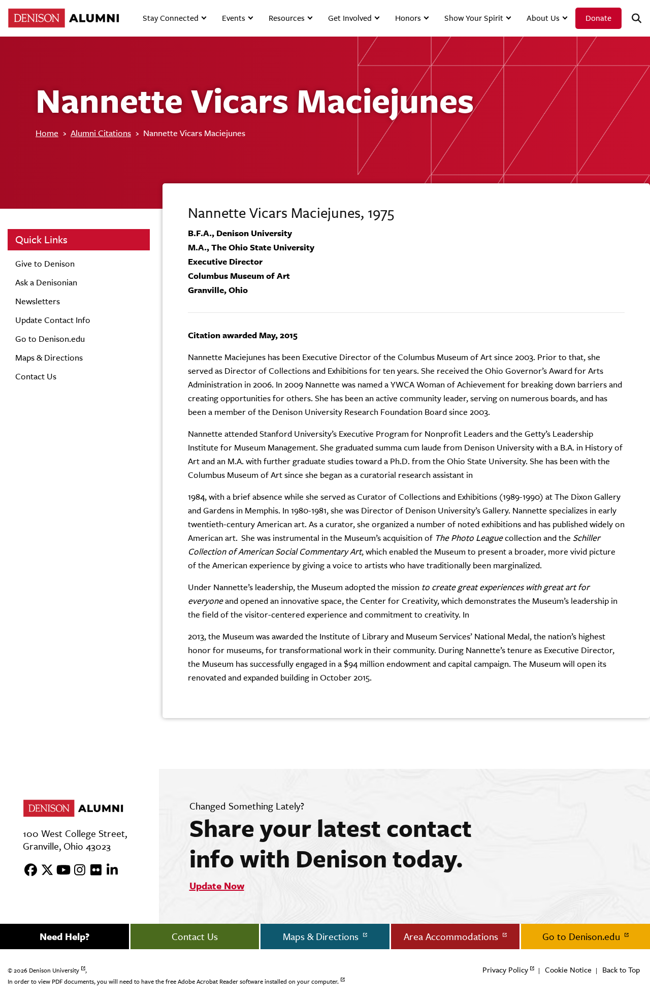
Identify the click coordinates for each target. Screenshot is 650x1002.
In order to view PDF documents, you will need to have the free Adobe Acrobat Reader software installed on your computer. (173, 982)
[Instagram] (76, 870)
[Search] (632, 18)
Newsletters (37, 301)
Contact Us (35, 376)
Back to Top (621, 969)
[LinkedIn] (108, 870)
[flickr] (92, 870)
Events (233, 18)
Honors (408, 18)
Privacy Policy (505, 969)
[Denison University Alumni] (62, 18)
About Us (543, 18)
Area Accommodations (452, 936)
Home (47, 133)
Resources (287, 18)
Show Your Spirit (473, 18)
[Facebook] (27, 870)
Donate (598, 18)
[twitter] (43, 870)
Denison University (54, 970)
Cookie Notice (568, 969)
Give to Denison (45, 263)
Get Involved (350, 18)
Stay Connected (171, 18)
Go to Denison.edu (50, 338)
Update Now (216, 885)
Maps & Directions (49, 357)
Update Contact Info (52, 320)
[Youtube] (59, 870)
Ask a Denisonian (46, 282)
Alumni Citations (101, 133)
